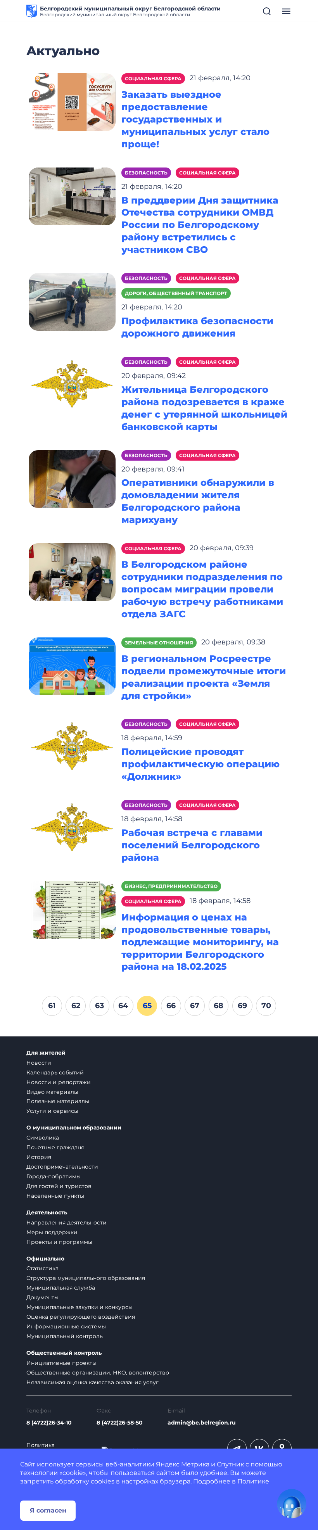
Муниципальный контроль (64, 1336)
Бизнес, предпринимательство (171, 886)
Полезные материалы (57, 1101)
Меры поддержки (52, 1232)
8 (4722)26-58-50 (120, 1422)
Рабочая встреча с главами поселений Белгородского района (192, 845)
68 (218, 1005)
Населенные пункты (55, 1195)
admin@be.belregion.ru (202, 1422)
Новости (38, 1062)
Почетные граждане (55, 1147)
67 (194, 1005)
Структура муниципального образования (85, 1277)
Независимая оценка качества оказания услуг (92, 1382)
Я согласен (48, 1510)
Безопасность (146, 173)
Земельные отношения (159, 643)
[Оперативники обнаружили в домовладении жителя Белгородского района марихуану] (72, 478)
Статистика (42, 1268)
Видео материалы (52, 1091)
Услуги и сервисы (52, 1110)
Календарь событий (55, 1072)
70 (266, 1005)
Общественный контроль (64, 1353)
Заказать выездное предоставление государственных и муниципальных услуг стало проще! (195, 119)
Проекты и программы (59, 1241)
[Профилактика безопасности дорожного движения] (72, 301)
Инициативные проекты (61, 1362)
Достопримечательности (62, 1166)
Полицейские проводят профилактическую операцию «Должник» (200, 764)
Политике (253, 1481)
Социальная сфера (153, 78)
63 (99, 1005)
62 (75, 1005)
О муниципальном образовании (73, 1127)
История (38, 1157)
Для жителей (46, 1053)
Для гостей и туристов (59, 1186)
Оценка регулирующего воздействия (80, 1316)
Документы (42, 1297)
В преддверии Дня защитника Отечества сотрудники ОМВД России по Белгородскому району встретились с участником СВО (199, 225)
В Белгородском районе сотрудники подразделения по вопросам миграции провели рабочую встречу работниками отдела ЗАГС (202, 589)
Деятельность (46, 1212)
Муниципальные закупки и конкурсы (79, 1307)
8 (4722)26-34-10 (49, 1422)
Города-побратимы (53, 1176)
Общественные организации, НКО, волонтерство (97, 1372)
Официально (45, 1258)
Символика (42, 1137)
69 (242, 1005)
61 (52, 1005)
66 (171, 1005)
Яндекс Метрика (182, 1464)
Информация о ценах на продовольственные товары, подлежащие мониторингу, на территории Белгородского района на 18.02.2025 (200, 942)
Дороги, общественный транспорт (176, 293)
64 (123, 1005)
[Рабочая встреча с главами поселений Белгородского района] (72, 828)
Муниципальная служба (60, 1287)
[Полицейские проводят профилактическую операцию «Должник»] (72, 747)
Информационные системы (66, 1326)
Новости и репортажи (58, 1082)
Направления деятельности (66, 1222)
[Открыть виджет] (291, 1503)
